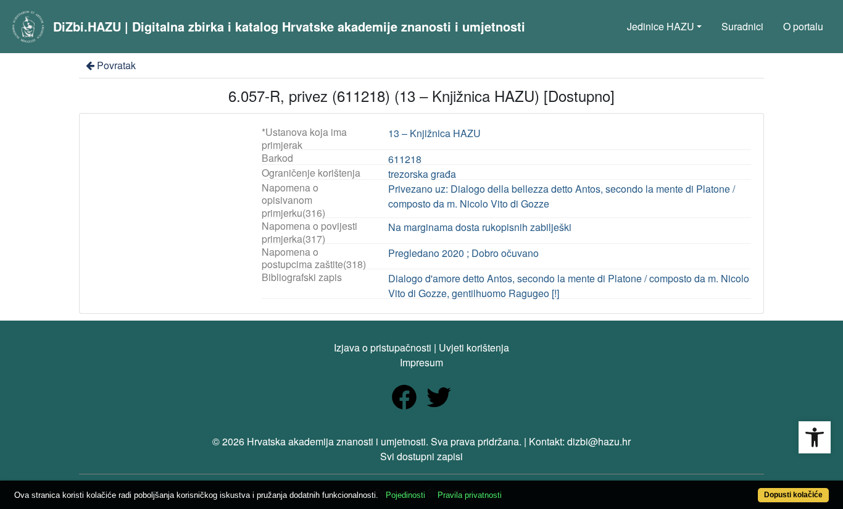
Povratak (116, 65)
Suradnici (742, 26)
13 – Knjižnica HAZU (434, 133)
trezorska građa (422, 174)
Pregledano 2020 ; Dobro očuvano (463, 253)
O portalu (803, 26)
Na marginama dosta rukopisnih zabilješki (479, 227)
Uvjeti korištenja (474, 347)
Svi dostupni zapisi (421, 456)
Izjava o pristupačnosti (382, 347)
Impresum (421, 362)
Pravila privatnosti (470, 495)
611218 (405, 159)
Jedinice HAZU (660, 26)
